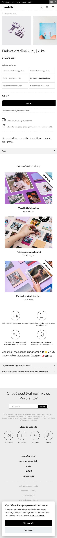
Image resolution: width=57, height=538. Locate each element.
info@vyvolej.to (28, 495)
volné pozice (28, 475)
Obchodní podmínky (28, 490)
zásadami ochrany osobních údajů (26, 418)
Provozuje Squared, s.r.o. (28, 500)
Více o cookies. (37, 515)
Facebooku (23, 355)
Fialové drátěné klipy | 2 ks (23, 50)
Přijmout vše (28, 523)
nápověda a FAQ (28, 455)
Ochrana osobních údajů (28, 486)
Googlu (35, 355)
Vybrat (29, 103)
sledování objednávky (28, 460)
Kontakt (28, 470)
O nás (28, 465)
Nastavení (28, 530)
